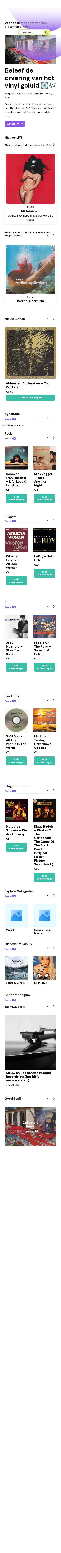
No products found (13, 425)
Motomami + (30, 211)
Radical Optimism (30, 301)
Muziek (10, 930)
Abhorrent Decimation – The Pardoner (28, 385)
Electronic (40, 982)
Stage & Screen (15, 982)
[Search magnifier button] (46, 32)
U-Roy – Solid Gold (44, 558)
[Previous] (48, 144)
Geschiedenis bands (42, 931)
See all (9, 419)
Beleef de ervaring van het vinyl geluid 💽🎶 (30, 77)
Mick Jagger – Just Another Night (43, 479)
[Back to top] (55, 1545)
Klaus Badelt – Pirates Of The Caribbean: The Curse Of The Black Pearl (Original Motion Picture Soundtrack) (44, 845)
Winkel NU (13, 123)
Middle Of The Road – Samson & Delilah (42, 648)
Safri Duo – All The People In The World (16, 742)
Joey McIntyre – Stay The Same (14, 648)
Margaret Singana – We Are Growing (16, 830)
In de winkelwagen (30, 397)
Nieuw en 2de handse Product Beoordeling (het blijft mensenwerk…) (28, 1076)
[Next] (53, 144)
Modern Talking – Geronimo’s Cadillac (42, 742)
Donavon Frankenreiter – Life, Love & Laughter (16, 479)
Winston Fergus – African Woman (12, 562)
